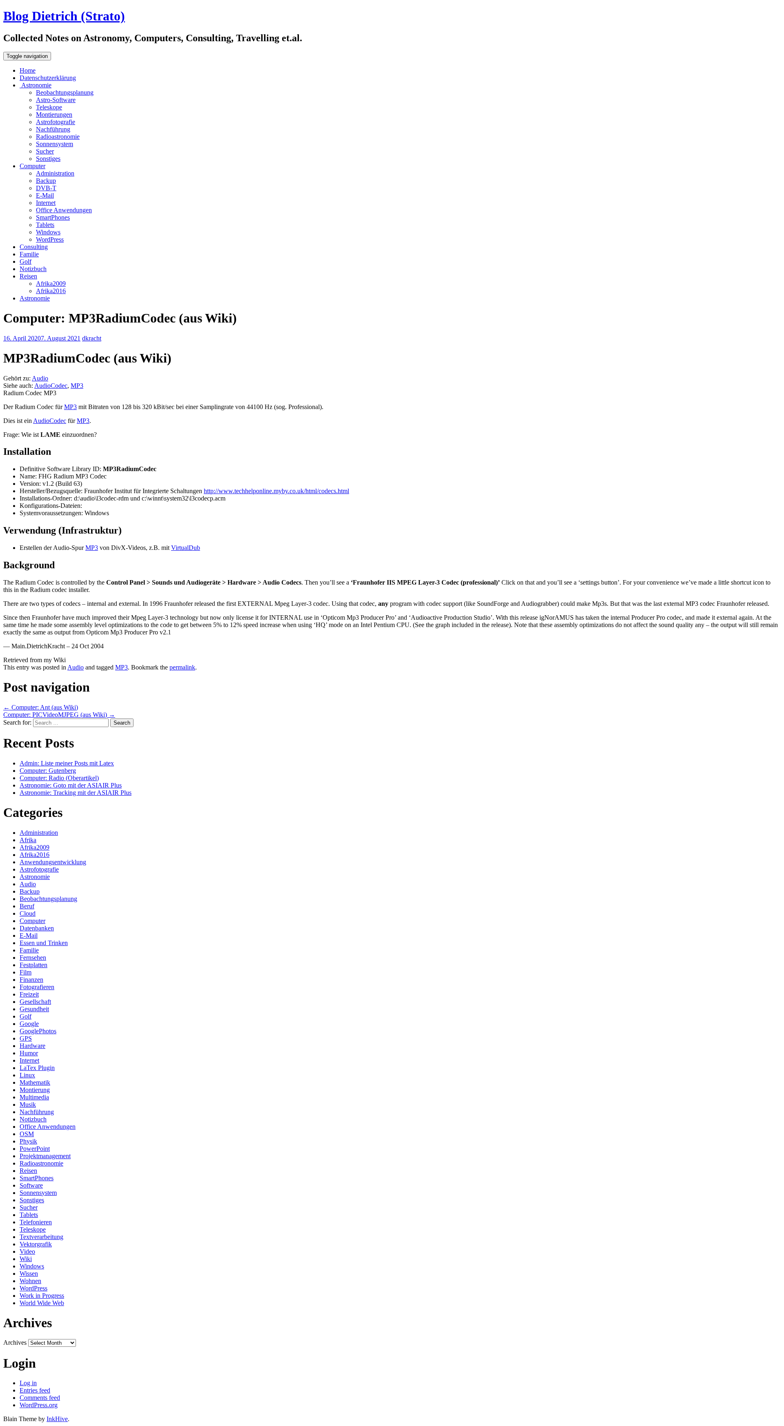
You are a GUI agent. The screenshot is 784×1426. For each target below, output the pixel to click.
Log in (28, 1382)
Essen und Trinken (44, 942)
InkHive (57, 1418)
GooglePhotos (38, 1031)
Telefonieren (36, 1222)
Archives (15, 1342)
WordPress (50, 239)
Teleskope (49, 107)
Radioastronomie (58, 136)
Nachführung (53, 129)
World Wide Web (42, 1302)
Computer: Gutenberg (48, 770)
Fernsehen (33, 957)
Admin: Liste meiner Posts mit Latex (67, 763)
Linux (27, 1075)
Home (28, 70)
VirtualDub (185, 547)
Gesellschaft (35, 1001)
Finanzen (31, 979)
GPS (26, 1038)
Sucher (45, 151)
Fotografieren (37, 986)
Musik (28, 1104)
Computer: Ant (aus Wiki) (40, 707)
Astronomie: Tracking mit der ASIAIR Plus (75, 792)
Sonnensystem (54, 143)
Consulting (34, 246)
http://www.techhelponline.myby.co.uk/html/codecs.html (276, 490)
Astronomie (35, 85)
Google (29, 1023)
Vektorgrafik (36, 1244)
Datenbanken (37, 928)
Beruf (27, 906)
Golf (25, 261)
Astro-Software (56, 99)
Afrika (28, 839)
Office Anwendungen (64, 210)
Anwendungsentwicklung (53, 862)
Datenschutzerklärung (48, 77)
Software (31, 1185)
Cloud (28, 913)
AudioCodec (50, 385)
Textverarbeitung (41, 1236)
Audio (40, 378)
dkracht (91, 338)
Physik (28, 1141)
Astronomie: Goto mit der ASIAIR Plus (71, 785)
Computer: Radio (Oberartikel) (59, 777)
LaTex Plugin (37, 1067)
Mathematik (35, 1082)
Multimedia (34, 1097)
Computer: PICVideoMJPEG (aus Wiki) (59, 714)
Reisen (28, 276)
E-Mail (45, 195)
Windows (48, 232)
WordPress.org (39, 1405)
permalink (182, 667)
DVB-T (46, 188)
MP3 (77, 385)
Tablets (45, 224)
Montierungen (54, 114)
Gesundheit (34, 1009)
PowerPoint (35, 1148)
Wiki (26, 1258)
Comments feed (40, 1397)
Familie (29, 254)
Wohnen (30, 1280)
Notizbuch (33, 268)
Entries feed (35, 1390)
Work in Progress (42, 1295)
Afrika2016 (51, 290)
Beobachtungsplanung (65, 92)
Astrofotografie (55, 121)
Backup (46, 180)
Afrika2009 (51, 283)
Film (25, 972)
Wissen (29, 1273)
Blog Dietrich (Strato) (64, 16)
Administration (55, 173)
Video (27, 1251)
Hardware (32, 1045)
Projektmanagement (45, 1155)
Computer (32, 165)
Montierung (35, 1089)
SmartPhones (53, 217)
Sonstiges (48, 158)
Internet (46, 202)
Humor (29, 1053)
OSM (27, 1133)
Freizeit (29, 994)
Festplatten (33, 964)
